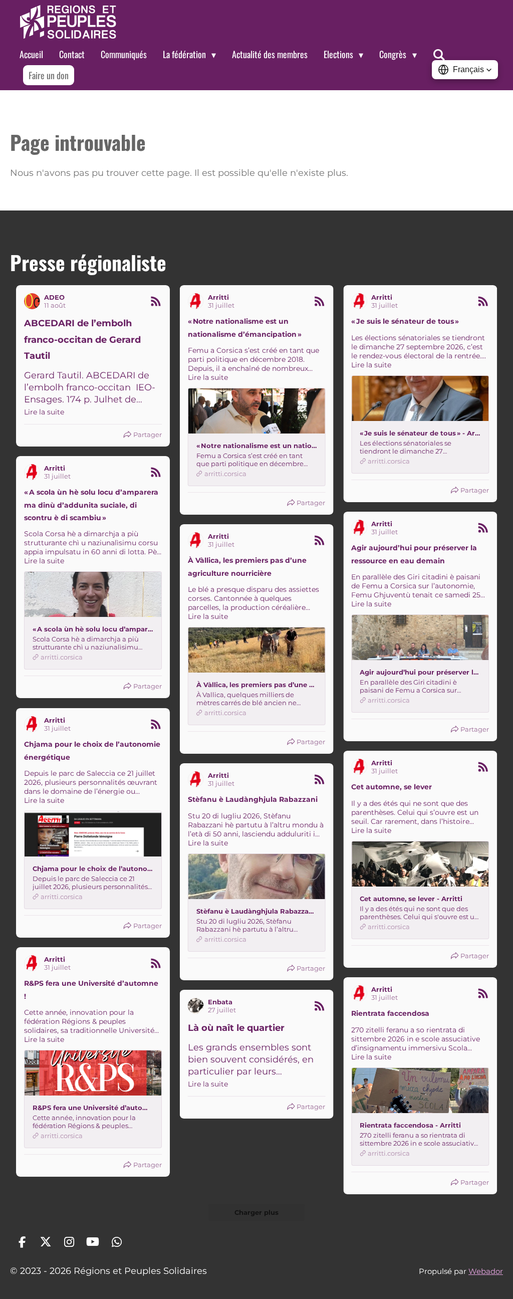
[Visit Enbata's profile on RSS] (196, 1006)
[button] (465, 69)
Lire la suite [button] (44, 411)
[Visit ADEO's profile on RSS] (32, 301)
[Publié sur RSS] (156, 301)
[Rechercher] (439, 54)
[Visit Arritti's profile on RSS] (196, 301)
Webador (485, 1271)
